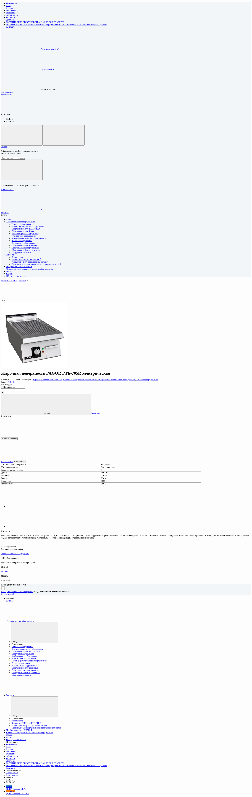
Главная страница (9, 280)
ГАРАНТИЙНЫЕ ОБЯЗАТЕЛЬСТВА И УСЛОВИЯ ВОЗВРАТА (35, 22)
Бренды (9, 8)
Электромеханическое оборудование (28, 226)
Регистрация (6, 94)
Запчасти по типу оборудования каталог (30, 262)
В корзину (45, 413)
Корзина (5, 212)
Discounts (10, 13)
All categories (12, 15)
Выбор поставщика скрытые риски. (17, 591)
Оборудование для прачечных (25, 245)
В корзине (95, 413)
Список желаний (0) (50, 49)
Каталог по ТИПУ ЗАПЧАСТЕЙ (26, 259)
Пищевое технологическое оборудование (116, 380)
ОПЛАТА (10, 17)
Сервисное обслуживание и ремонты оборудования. (29, 732)
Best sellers (11, 10)
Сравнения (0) (47, 69)
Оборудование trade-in (21, 252)
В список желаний (9, 439)
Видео (9, 735)
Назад (15, 642)
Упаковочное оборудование (24, 236)
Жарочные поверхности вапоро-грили (80, 380)
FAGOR (11, 382)
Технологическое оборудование (15, 553)
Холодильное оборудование (24, 243)
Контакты (10, 27)
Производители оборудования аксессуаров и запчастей (36, 264)
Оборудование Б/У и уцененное (26, 250)
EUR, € (9, 119)
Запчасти (10, 695)
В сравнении (7, 461)
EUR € (16, 787)
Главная (22, 280)
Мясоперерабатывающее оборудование (29, 238)
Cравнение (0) (7, 594)
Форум (9, 737)
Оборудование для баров (23, 231)
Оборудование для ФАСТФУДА (26, 229)
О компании (11, 3)
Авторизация (7, 92)
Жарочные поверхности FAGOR (47, 380)
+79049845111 (7, 189)
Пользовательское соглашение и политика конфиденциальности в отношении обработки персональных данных (56, 24)
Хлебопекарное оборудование (25, 233)
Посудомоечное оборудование (25, 248)
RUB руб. (17, 792)
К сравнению (19, 462)
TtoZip (4, 147)
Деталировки (17, 257)
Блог (8, 5)
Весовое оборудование (22, 240)
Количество (9, 387)
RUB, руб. (10, 121)
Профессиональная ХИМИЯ (19, 730)
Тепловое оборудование (22, 224)
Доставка (10, 20)
